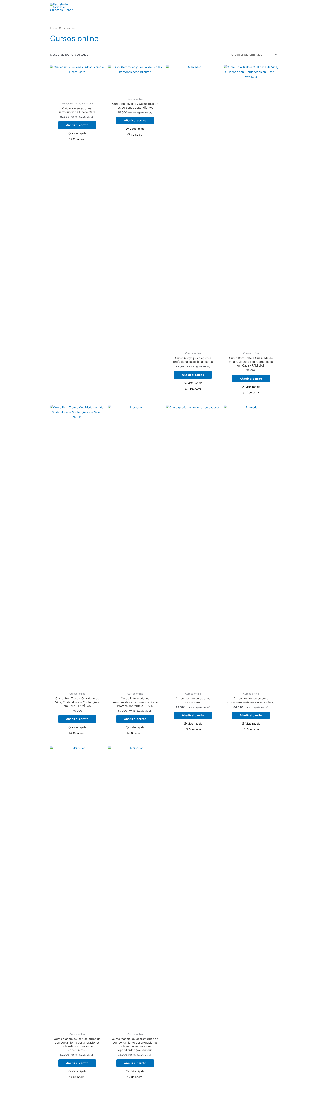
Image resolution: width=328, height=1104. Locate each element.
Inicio (53, 28)
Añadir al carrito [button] (77, 125)
